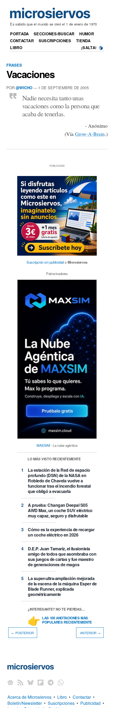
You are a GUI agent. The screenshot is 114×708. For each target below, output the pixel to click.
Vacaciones (30, 74)
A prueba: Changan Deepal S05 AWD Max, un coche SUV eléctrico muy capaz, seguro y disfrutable (60, 510)
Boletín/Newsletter (24, 703)
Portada (19, 33)
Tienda (83, 40)
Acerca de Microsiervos (29, 697)
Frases (14, 65)
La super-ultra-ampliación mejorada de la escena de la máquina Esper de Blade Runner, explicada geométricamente (62, 586)
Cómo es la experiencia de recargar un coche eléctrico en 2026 (61, 532)
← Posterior (22, 632)
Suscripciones (55, 40)
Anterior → (89, 632)
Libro (16, 47)
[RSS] (20, 682)
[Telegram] (51, 682)
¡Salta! (89, 47)
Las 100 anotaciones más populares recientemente (67, 620)
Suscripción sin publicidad (45, 262)
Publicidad (90, 703)
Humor (86, 33)
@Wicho (24, 87)
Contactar (22, 40)
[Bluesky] (30, 682)
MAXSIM (43, 445)
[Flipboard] (40, 682)
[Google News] (10, 682)
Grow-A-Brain (90, 134)
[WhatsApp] (61, 682)
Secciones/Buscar (54, 33)
